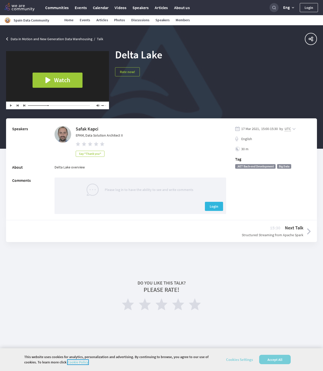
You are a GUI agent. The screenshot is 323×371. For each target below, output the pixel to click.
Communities (57, 7)
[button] (289, 7)
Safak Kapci (87, 129)
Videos (120, 7)
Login (309, 7)
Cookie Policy (78, 362)
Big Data (284, 166)
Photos (119, 20)
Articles (161, 7)
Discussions (140, 20)
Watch (62, 80)
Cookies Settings (239, 359)
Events (81, 7)
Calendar (101, 7)
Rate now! (127, 72)
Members (183, 20)
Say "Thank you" (90, 154)
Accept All (274, 359)
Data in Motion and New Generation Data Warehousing (51, 39)
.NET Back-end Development (255, 166)
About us (182, 7)
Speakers (140, 7)
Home (69, 20)
